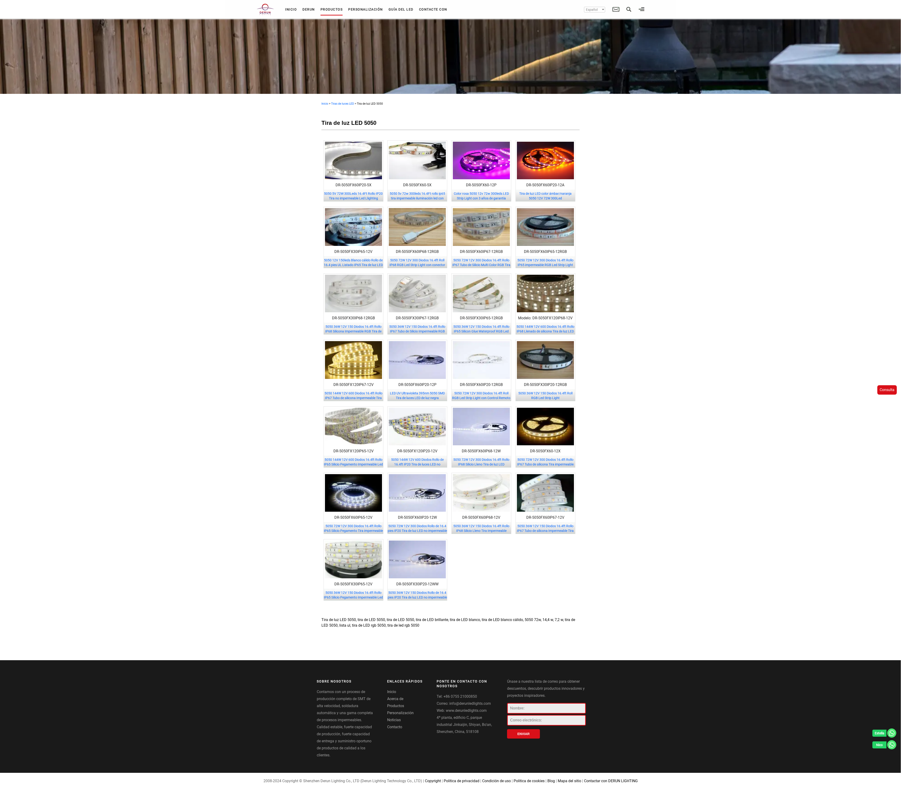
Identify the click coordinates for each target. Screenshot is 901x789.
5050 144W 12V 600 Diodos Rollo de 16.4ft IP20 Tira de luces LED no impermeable (417, 464)
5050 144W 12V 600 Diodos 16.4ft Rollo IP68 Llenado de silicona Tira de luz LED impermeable (545, 331)
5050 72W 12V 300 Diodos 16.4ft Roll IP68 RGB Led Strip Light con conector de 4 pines (417, 264)
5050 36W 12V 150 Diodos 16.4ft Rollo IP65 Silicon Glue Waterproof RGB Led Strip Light (481, 331)
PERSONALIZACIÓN (365, 9)
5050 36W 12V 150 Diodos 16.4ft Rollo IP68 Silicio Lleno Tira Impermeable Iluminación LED (481, 530)
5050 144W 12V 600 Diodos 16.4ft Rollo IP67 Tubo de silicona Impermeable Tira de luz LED (353, 397)
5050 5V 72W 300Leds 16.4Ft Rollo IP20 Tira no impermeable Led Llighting (353, 196)
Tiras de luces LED (342, 103)
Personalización (400, 713)
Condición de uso (496, 781)
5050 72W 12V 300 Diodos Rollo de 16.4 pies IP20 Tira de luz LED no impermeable (417, 528)
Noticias (394, 720)
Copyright (433, 781)
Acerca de (395, 699)
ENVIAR (523, 734)
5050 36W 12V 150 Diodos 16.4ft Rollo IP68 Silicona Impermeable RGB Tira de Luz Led (353, 331)
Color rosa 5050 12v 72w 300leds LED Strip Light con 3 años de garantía (481, 196)
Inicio (324, 103)
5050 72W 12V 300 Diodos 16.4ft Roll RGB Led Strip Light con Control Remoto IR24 (481, 397)
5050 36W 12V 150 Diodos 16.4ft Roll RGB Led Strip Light (545, 395)
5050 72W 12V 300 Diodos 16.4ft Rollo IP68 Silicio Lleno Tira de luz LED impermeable (481, 464)
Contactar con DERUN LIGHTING (611, 781)
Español (592, 9)
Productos (395, 706)
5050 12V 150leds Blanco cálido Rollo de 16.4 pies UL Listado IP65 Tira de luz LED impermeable (353, 264)
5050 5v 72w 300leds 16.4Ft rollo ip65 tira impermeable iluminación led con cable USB (417, 198)
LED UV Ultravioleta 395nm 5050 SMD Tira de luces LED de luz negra (417, 395)
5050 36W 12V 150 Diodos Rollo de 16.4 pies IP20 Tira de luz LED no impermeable (417, 595)
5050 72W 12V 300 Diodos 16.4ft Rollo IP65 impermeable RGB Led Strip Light (545, 262)
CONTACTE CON (433, 9)
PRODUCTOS (332, 9)
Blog (551, 781)
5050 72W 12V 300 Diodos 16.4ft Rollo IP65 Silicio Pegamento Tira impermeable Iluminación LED (353, 530)
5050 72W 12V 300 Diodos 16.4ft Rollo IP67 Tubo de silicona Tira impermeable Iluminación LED (545, 464)
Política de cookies (529, 781)
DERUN (308, 9)
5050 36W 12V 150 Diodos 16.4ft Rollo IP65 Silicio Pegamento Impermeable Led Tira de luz (353, 597)
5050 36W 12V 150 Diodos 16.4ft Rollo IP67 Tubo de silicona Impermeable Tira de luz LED (545, 530)
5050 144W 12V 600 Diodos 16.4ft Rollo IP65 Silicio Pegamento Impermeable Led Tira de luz (353, 464)
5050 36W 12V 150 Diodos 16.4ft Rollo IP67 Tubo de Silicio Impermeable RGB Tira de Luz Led (417, 331)
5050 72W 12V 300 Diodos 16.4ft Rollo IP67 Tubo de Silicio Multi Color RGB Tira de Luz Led (481, 264)
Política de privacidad (461, 781)
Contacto (394, 727)
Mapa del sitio (569, 781)
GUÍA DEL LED (401, 9)
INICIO (291, 9)
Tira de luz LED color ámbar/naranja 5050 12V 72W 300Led (545, 196)
